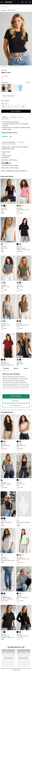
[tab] (5, 117)
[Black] (3, 88)
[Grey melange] (9, 88)
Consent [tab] (6, 368)
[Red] (4, 360)
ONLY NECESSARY (16, 405)
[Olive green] (20, 283)
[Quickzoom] (14, 202)
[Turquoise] (20, 88)
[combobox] (17, 6)
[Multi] (4, 283)
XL (23, 106)
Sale (2, 78)
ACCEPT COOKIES (16, 396)
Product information (8, 95)
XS (3, 106)
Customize (15, 401)
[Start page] (9, 2)
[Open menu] (2, 2)
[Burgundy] (2, 518)
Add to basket (16, 111)
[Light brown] (20, 321)
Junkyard (3, 10)
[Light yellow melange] (22, 206)
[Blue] (2, 206)
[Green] (17, 206)
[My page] (22, 2)
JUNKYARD (4, 70)
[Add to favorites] (29, 14)
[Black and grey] (17, 321)
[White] (14, 88)
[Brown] (20, 360)
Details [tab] (16, 368)
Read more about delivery (9, 132)
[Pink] (20, 206)
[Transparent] (2, 480)
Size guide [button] (6, 100)
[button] (2, 658)
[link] (22, 2)
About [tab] (26, 368)
